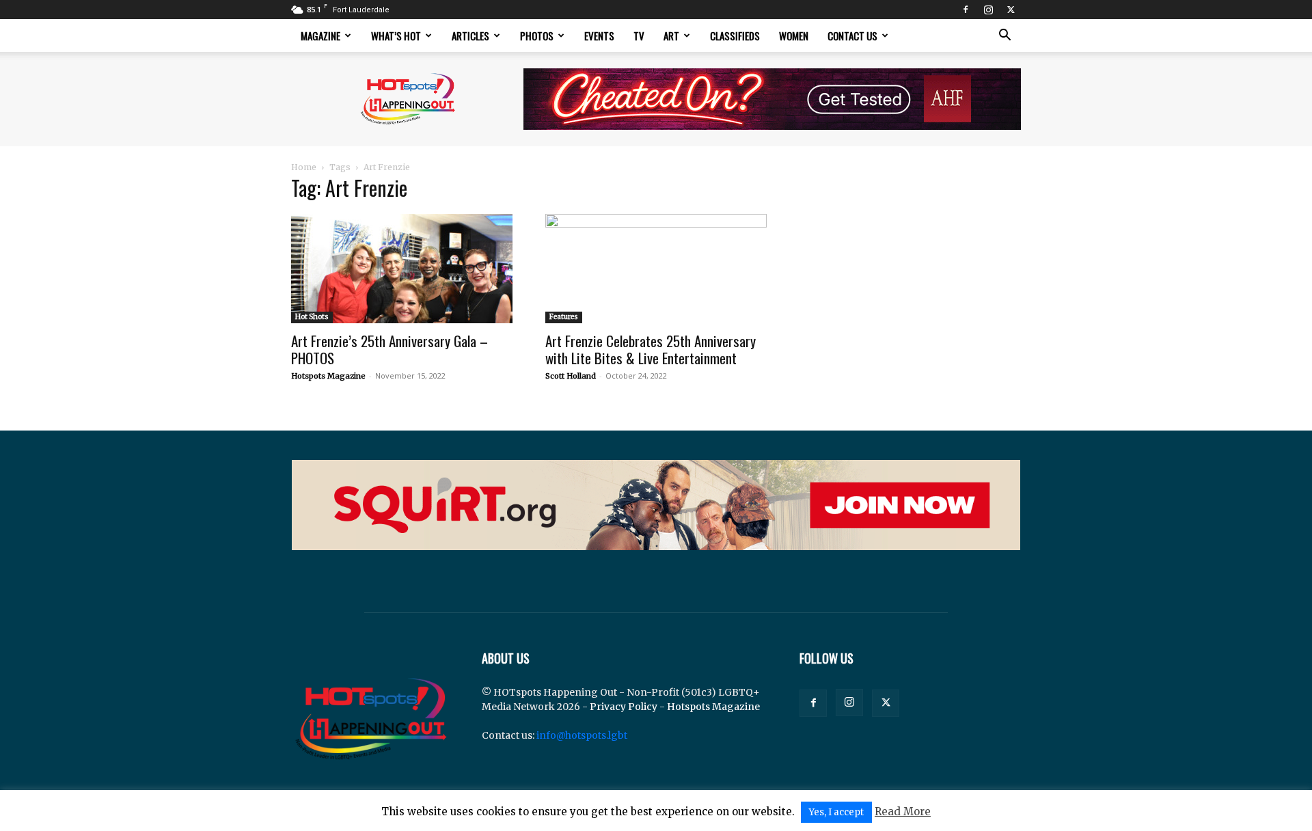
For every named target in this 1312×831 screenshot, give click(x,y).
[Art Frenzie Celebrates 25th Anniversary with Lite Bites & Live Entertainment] (656, 268)
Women (793, 35)
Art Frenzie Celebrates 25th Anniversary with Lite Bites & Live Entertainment (650, 349)
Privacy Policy (623, 706)
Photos (537, 35)
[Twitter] (1010, 9)
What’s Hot (396, 35)
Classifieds (735, 35)
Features (563, 316)
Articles (470, 35)
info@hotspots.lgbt (581, 735)
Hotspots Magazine (328, 376)
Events (599, 35)
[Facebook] (965, 9)
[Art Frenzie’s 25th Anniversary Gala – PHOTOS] (401, 268)
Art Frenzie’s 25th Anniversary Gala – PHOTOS (389, 349)
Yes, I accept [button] (836, 812)
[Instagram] (988, 9)
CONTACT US (852, 35)
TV (638, 35)
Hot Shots (312, 316)
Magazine (320, 35)
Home (303, 167)
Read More (903, 811)
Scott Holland (570, 376)
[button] (1004, 36)
